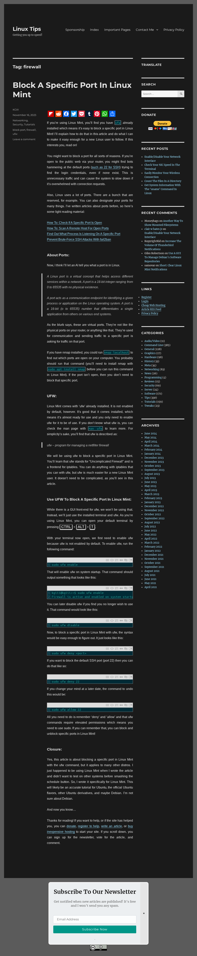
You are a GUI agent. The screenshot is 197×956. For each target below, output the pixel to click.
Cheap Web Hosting (153, 305)
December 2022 (154, 506)
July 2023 (150, 478)
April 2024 (150, 441)
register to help (88, 826)
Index (94, 30)
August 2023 (152, 474)
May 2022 (150, 534)
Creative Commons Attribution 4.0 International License (121, 953)
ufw (15, 133)
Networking (20, 120)
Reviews (149, 381)
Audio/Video (152, 341)
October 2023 (152, 466)
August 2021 (151, 571)
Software (149, 393)
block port (19, 129)
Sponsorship (75, 30)
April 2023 (150, 490)
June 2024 (150, 433)
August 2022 (152, 522)
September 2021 (154, 567)
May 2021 (150, 583)
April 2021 (150, 587)
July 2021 (149, 575)
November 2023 (154, 461)
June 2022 (150, 530)
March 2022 (151, 542)
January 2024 (152, 453)
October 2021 (152, 563)
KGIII (16, 109)
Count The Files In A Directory (162, 181)
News (147, 373)
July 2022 (150, 526)
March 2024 (151, 445)
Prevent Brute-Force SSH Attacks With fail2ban (79, 239)
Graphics (150, 353)
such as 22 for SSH (106, 167)
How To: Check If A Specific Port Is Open (74, 222)
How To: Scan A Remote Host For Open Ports (78, 228)
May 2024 (150, 437)
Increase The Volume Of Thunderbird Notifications (162, 245)
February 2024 (153, 449)
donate (71, 826)
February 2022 (153, 546)
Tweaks (149, 405)
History (149, 361)
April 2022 (150, 538)
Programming (153, 377)
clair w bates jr (153, 229)
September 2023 (154, 470)
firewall (31, 129)
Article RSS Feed (151, 309)
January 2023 (152, 502)
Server (148, 389)
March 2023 (151, 494)
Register (146, 297)
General (149, 349)
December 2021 (153, 554)
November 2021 (154, 559)
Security (18, 124)
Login (145, 301)
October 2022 (152, 514)
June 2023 (150, 482)
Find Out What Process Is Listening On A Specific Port (83, 233)
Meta (147, 365)
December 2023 (154, 457)
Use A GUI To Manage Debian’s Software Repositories (162, 257)
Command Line (153, 345)
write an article (111, 826)
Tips (147, 397)
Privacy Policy (174, 30)
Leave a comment (24, 139)
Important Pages (117, 30)
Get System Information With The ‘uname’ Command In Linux (162, 189)
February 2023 (153, 498)
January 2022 (152, 550)
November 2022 (154, 510)
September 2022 (154, 518)
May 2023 (150, 486)
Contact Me (145, 30)
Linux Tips (27, 29)
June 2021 (150, 579)
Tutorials (29, 124)
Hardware (150, 357)
